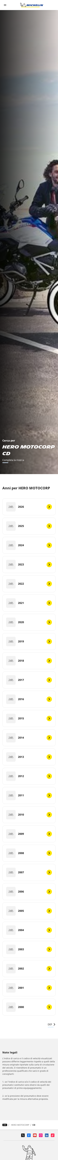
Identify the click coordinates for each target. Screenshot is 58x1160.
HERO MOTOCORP (20, 1124)
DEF (50, 1024)
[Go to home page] (32, 5)
